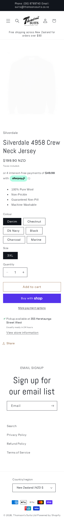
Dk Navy (13, 230)
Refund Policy (16, 443)
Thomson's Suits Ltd (25, 515)
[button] (8, 20)
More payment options (32, 307)
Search (12, 426)
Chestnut (34, 221)
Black (34, 230)
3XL (10, 255)
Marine (36, 239)
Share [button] (10, 343)
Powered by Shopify (49, 515)
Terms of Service (18, 452)
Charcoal (14, 239)
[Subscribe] (52, 406)
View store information (22, 332)
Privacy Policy (17, 435)
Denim (12, 221)
